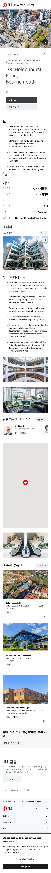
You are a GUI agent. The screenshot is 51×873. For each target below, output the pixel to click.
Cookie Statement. (11, 852)
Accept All (25, 866)
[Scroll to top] (46, 802)
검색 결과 (11, 801)
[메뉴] (44, 5)
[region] (25, 853)
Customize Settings (25, 859)
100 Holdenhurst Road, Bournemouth (33, 801)
